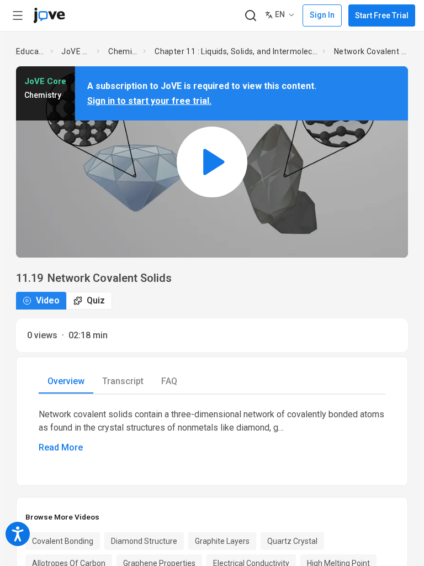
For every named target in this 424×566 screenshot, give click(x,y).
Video (48, 300)
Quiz (96, 300)
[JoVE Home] (49, 15)
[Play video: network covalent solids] (212, 161)
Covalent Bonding (62, 541)
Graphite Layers (222, 541)
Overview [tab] (65, 381)
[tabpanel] (212, 431)
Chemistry (123, 51)
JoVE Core (76, 51)
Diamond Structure (144, 541)
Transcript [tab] (123, 381)
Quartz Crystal (292, 541)
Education (31, 51)
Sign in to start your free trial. (149, 101)
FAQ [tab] (169, 381)
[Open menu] (17, 15)
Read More (61, 447)
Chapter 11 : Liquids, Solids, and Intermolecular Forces (236, 51)
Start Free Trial (382, 15)
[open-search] (250, 16)
